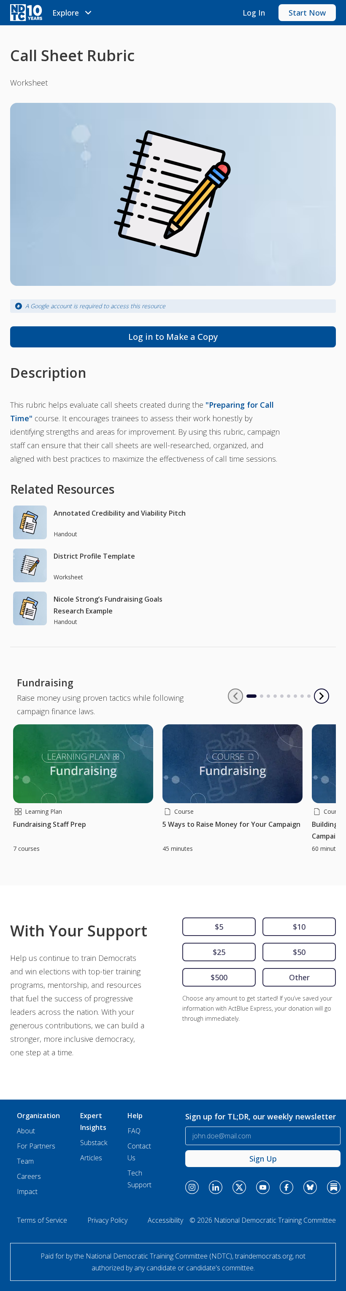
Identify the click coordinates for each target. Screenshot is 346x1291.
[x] (239, 1187)
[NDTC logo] (26, 12)
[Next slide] (321, 696)
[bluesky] (310, 1187)
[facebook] (286, 1187)
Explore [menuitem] (65, 13)
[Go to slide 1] (248, 696)
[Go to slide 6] (288, 696)
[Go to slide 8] (302, 696)
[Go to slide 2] (261, 696)
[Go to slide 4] (275, 696)
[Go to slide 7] (295, 696)
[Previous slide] (235, 696)
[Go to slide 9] (309, 696)
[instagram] (192, 1187)
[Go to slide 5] (282, 696)
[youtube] (263, 1187)
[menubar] (73, 12)
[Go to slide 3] (268, 696)
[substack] (334, 1187)
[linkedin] (215, 1187)
